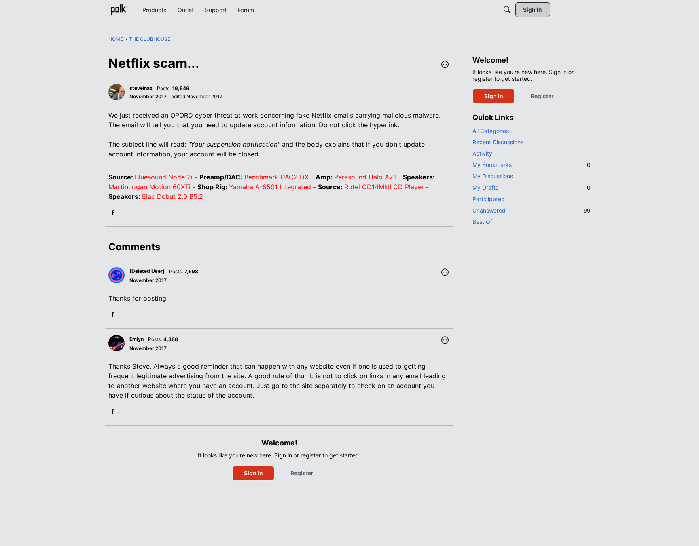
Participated (488, 199)
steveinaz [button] (141, 88)
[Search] (507, 9)
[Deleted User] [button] (147, 271)
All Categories (490, 130)
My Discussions (492, 176)
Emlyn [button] (136, 339)
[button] (445, 65)
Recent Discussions (497, 142)
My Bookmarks (531, 164)
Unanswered (531, 210)
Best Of (482, 221)
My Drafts (531, 187)
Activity (482, 153)
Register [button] (301, 473)
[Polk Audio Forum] (118, 9)
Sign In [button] (253, 473)
